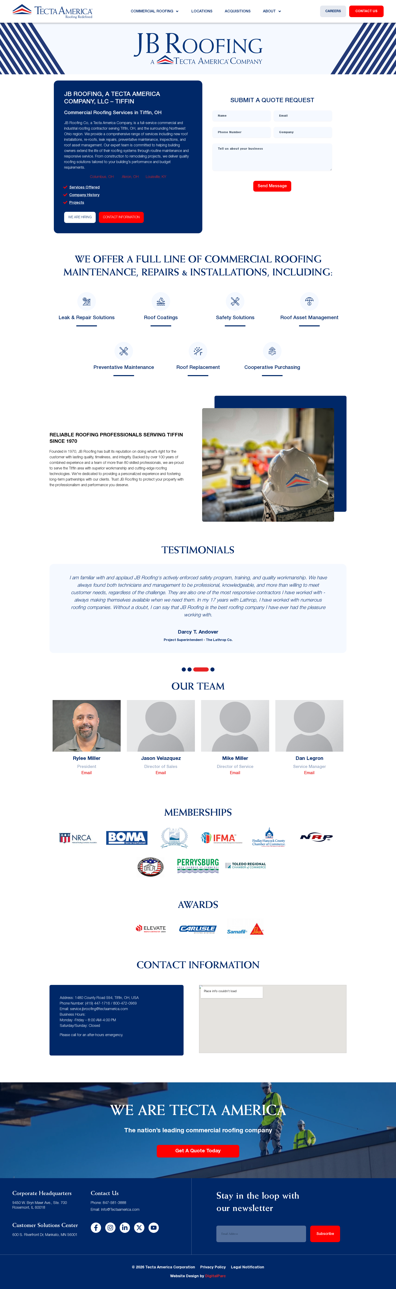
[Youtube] (153, 1228)
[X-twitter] (139, 1228)
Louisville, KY (156, 177)
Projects (76, 202)
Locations (201, 11)
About (269, 11)
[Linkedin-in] (125, 1228)
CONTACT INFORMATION (121, 217)
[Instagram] (110, 1228)
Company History (84, 195)
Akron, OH (130, 177)
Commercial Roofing (152, 11)
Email (86, 773)
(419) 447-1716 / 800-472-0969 (111, 1003)
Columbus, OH (102, 177)
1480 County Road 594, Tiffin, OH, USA (107, 998)
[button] (184, 669)
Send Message (272, 186)
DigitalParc (215, 1276)
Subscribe (325, 1234)
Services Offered (84, 187)
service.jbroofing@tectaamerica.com (99, 1009)
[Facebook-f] (96, 1228)
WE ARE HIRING (80, 217)
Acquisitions (238, 11)
